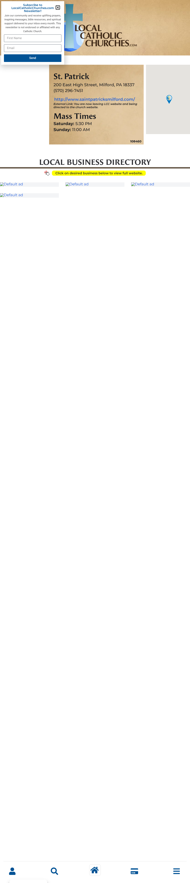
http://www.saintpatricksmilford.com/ (94, 99)
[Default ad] (29, 184)
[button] (58, 7)
